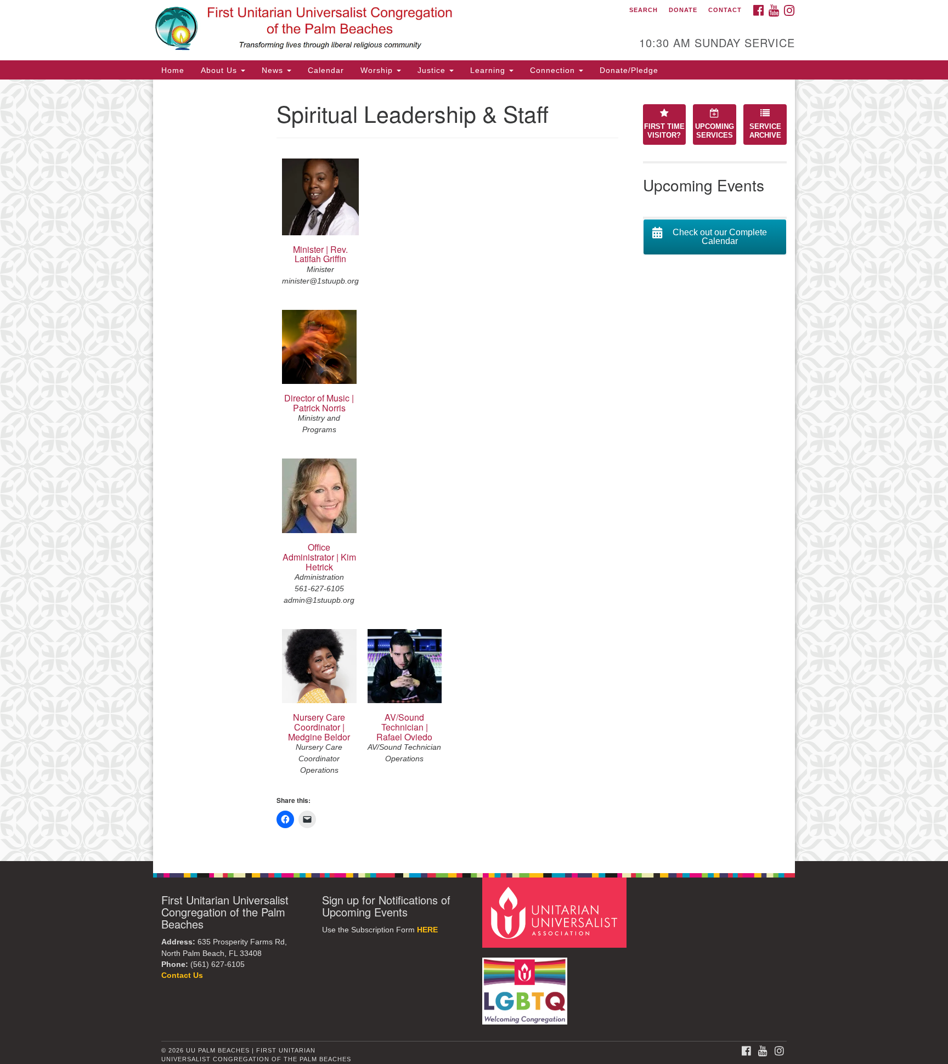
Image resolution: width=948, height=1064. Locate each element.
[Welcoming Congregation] (526, 986)
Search (643, 10)
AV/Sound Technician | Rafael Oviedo (404, 727)
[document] (474, 470)
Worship (378, 70)
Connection (554, 70)
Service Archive (765, 131)
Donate (683, 10)
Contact (725, 10)
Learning (489, 70)
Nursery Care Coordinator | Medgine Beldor (319, 727)
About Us (220, 70)
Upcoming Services (714, 131)
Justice (432, 70)
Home (172, 70)
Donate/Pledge (629, 70)
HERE (427, 930)
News (274, 70)
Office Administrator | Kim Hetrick (319, 557)
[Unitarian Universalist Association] (555, 912)
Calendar (326, 70)
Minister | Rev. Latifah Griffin (320, 254)
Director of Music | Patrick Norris (319, 403)
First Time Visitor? (664, 131)
